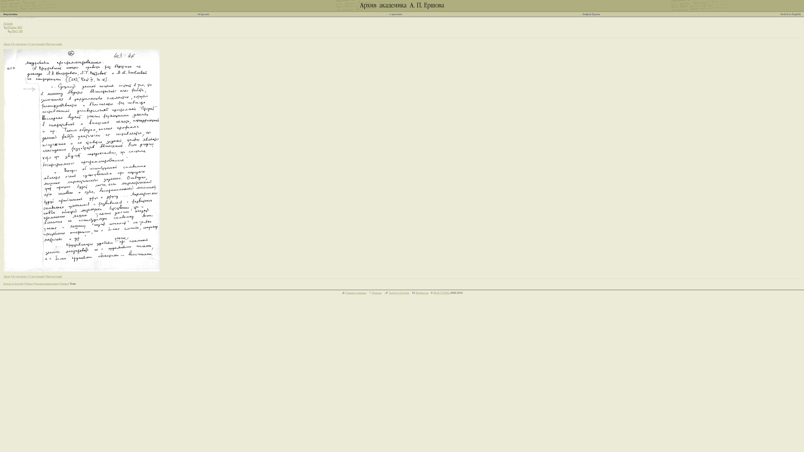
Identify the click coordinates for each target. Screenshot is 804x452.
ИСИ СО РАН (441, 292)
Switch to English (790, 14)
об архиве (203, 14)
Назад (7, 44)
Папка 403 (14, 27)
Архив (8, 23)
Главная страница (356, 292)
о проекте (396, 14)
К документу (20, 44)
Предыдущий (54, 44)
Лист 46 (17, 31)
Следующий (37, 44)
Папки (64, 283)
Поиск (29, 283)
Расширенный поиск (47, 283)
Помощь (377, 292)
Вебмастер (422, 292)
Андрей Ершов (591, 14)
